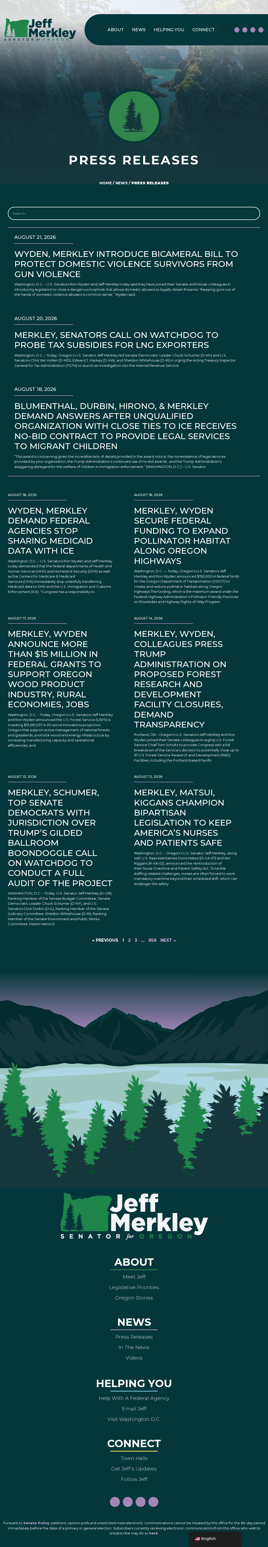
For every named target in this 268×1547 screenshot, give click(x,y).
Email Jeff (134, 1408)
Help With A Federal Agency (134, 1398)
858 (152, 940)
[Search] (253, 213)
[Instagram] (245, 30)
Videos (134, 1357)
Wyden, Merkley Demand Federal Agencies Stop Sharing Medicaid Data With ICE (50, 530)
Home (105, 183)
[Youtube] (252, 30)
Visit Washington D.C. (134, 1419)
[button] (225, 29)
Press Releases (134, 1336)
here (153, 1533)
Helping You (169, 29)
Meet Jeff (134, 1276)
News (139, 29)
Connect (203, 29)
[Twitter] (261, 30)
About (116, 29)
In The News (134, 1347)
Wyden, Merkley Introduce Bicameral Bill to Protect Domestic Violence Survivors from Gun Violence (126, 264)
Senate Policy (36, 1523)
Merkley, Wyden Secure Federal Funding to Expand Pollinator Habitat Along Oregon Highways (182, 535)
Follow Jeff (134, 1479)
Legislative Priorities (134, 1287)
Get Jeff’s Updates (134, 1468)
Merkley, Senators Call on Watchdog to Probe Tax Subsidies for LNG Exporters (116, 340)
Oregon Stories (134, 1297)
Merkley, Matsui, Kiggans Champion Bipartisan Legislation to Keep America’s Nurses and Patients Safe (183, 817)
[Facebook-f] (236, 30)
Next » (168, 940)
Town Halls (134, 1458)
